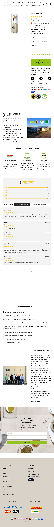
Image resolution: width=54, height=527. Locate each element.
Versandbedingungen (8, 496)
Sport (39, 2)
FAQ (4, 491)
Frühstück (16, 5)
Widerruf (5, 473)
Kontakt (39, 5)
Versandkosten (44, 41)
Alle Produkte (17, 2)
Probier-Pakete (32, 2)
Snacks (33, 5)
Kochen (22, 5)
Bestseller (24, 2)
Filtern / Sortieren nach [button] (39, 204)
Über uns (5, 489)
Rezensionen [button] (8, 204)
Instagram (5, 481)
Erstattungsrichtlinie (8, 486)
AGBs (4, 471)
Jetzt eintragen (27, 442)
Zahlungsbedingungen (8, 494)
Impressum (5, 476)
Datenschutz (6, 478)
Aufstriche (27, 5)
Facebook (5, 484)
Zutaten (41, 50)
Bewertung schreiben (22, 204)
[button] (36, 17)
